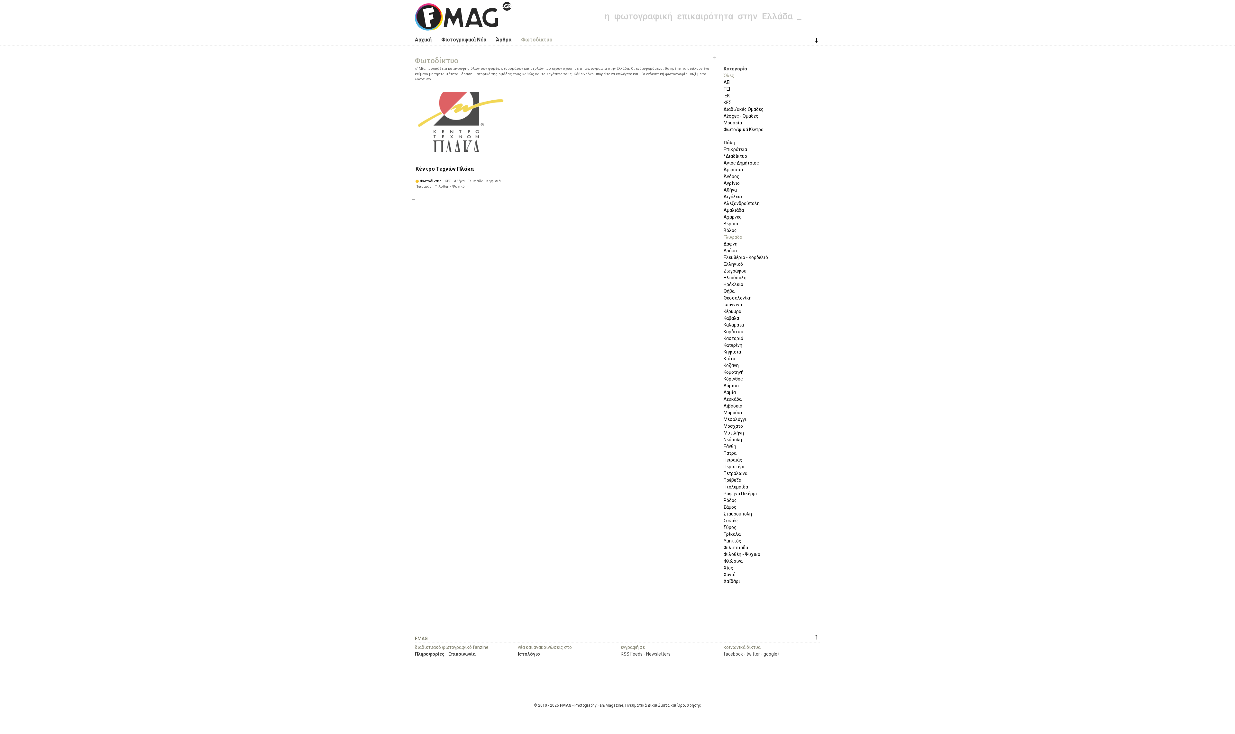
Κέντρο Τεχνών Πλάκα (445, 169)
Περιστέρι (734, 466)
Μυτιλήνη (734, 432)
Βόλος (730, 230)
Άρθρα (503, 40)
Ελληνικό (733, 264)
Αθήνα (730, 189)
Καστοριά (733, 338)
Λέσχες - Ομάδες (741, 116)
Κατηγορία (735, 68)
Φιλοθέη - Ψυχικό (742, 554)
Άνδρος (731, 176)
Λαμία (730, 392)
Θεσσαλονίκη (738, 297)
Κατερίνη (733, 345)
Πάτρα (730, 453)
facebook (733, 654)
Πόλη (729, 142)
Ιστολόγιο (529, 654)
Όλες (729, 75)
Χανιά (730, 574)
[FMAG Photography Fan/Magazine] (463, 25)
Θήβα (729, 291)
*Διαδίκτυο (735, 156)
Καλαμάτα (734, 324)
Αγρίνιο (732, 183)
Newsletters (658, 654)
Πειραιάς (733, 459)
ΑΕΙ (727, 82)
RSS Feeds (632, 654)
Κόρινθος (733, 378)
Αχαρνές (733, 216)
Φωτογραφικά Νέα (463, 40)
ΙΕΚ (727, 95)
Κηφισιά (732, 351)
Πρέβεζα (732, 480)
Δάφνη (730, 243)
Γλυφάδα (733, 237)
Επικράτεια (735, 149)
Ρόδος (730, 500)
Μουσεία (733, 122)
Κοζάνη (731, 365)
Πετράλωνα (735, 473)
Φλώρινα (733, 561)
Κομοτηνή (734, 372)
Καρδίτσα (733, 331)
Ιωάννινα (733, 304)
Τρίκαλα (732, 534)
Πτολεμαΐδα (736, 486)
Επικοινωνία (462, 654)
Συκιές (731, 520)
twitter (753, 654)
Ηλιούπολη (735, 277)
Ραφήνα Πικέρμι (740, 493)
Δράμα (730, 250)
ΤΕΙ (727, 89)
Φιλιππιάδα (736, 547)
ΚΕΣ (727, 102)
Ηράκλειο (733, 284)
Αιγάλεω (733, 196)
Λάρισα (731, 385)
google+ (772, 654)
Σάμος (730, 507)
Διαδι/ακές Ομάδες (744, 109)
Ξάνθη (730, 446)
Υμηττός (732, 540)
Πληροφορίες (429, 654)
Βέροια (731, 223)
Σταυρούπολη (738, 513)
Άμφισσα (733, 169)
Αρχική (423, 40)
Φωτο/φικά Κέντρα (744, 129)
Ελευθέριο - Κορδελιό (746, 257)
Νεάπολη (733, 439)
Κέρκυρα (732, 311)
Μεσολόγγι (735, 419)
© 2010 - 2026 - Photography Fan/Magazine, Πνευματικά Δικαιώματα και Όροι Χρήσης (617, 705)
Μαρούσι (733, 412)
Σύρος (730, 527)
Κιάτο (729, 358)
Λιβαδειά (733, 405)
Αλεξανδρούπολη (742, 203)
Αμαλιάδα (734, 210)
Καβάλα (731, 318)
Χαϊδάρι (732, 581)
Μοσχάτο (733, 426)
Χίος (728, 567)
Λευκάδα (733, 399)
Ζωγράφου (735, 270)
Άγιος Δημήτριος (741, 163)
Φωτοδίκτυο (537, 40)
